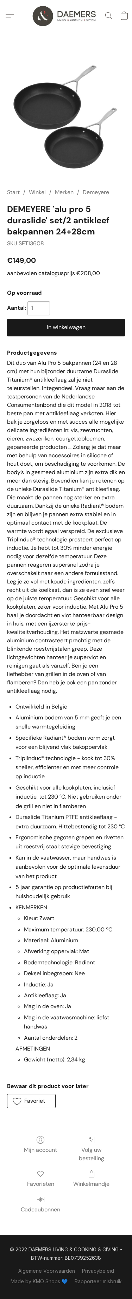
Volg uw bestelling (91, 1154)
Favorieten (40, 1184)
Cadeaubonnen (40, 1209)
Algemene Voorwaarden (46, 1271)
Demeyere (96, 192)
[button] (66, 16)
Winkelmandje (91, 1184)
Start (13, 192)
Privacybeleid (98, 1271)
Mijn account (40, 1150)
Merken (64, 192)
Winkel (37, 192)
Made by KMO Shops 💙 (39, 1281)
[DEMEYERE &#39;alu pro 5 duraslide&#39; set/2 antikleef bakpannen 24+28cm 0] (66, 118)
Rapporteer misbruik (98, 1281)
